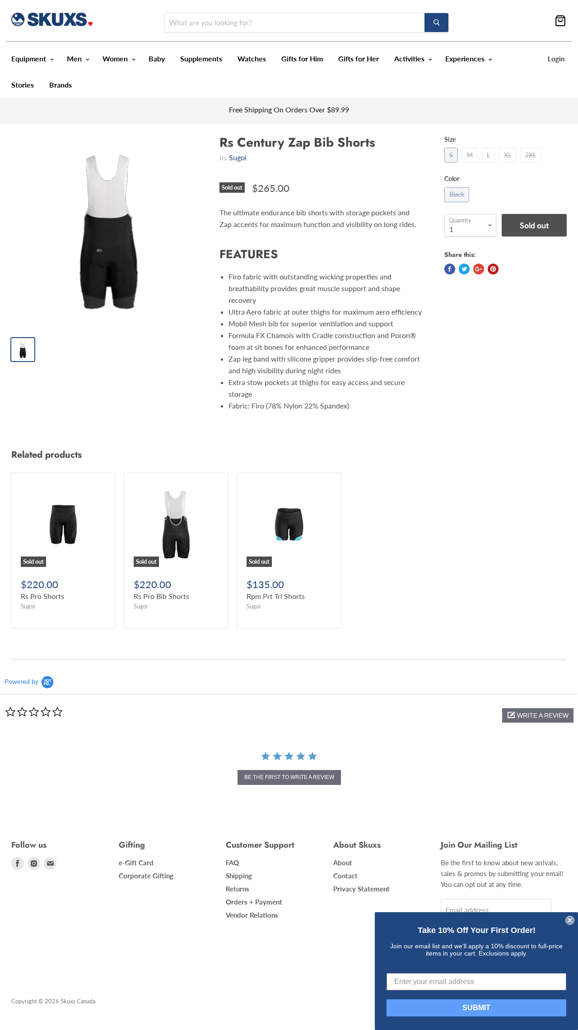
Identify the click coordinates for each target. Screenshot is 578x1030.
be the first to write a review (289, 777)
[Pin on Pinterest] (493, 269)
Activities (410, 58)
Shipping (239, 876)
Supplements (201, 58)
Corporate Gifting (146, 876)
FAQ (232, 862)
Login (556, 59)
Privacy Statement (361, 889)
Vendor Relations (252, 915)
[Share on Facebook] (449, 269)
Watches (252, 58)
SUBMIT (476, 1007)
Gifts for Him (302, 58)
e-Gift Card (136, 862)
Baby (157, 58)
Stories (22, 84)
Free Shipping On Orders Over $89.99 (289, 109)
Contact (345, 876)
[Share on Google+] (478, 269)
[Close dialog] (569, 920)
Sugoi (238, 157)
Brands (60, 84)
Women (116, 58)
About (342, 862)
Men (75, 58)
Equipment (29, 58)
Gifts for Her (358, 58)
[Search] (436, 22)
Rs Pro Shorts (42, 596)
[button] (537, 715)
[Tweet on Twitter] (464, 269)
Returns (237, 889)
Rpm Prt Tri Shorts (276, 596)
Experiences (465, 58)
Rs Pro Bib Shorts (161, 596)
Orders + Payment (254, 902)
